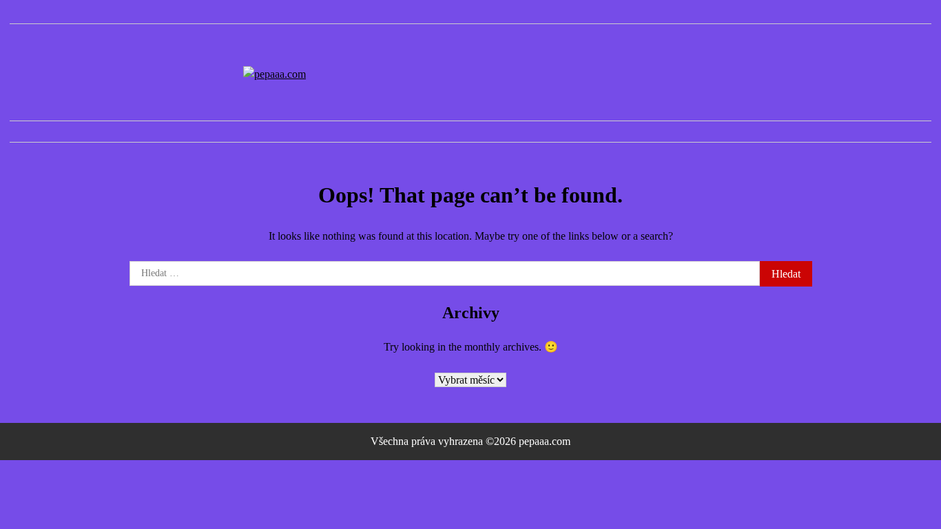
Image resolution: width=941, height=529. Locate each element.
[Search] (921, 131)
